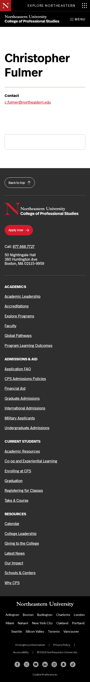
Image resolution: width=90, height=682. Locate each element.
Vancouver (71, 631)
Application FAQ (18, 369)
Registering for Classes (24, 490)
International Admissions (25, 408)
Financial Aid (15, 388)
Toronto (54, 631)
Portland (78, 623)
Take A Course (16, 500)
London (79, 615)
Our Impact (14, 563)
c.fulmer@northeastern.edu (28, 102)
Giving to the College (22, 543)
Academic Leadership (22, 296)
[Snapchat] (63, 664)
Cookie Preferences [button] (45, 674)
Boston (28, 615)
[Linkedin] (45, 664)
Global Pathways (18, 335)
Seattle (16, 631)
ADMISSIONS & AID (21, 359)
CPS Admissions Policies (25, 378)
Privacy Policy (61, 645)
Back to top (17, 182)
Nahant (23, 623)
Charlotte (63, 615)
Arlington (12, 615)
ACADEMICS (15, 286)
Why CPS (12, 583)
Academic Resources (22, 451)
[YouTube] (36, 664)
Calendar (12, 523)
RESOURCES (15, 514)
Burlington (44, 615)
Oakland (62, 623)
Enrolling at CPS (18, 471)
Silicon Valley (35, 631)
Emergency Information (30, 645)
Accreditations (17, 306)
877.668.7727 (24, 246)
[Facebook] (17, 664)
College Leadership (20, 533)
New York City (42, 623)
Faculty (10, 326)
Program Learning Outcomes (28, 345)
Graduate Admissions (22, 398)
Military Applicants (20, 418)
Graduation (14, 480)
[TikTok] (72, 664)
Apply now (16, 230)
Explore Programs (19, 316)
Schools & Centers (20, 573)
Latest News (15, 553)
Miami (10, 623)
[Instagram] (54, 664)
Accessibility (21, 652)
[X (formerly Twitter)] (26, 664)
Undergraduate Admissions (27, 428)
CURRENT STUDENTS (22, 441)
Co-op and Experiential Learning (31, 461)
